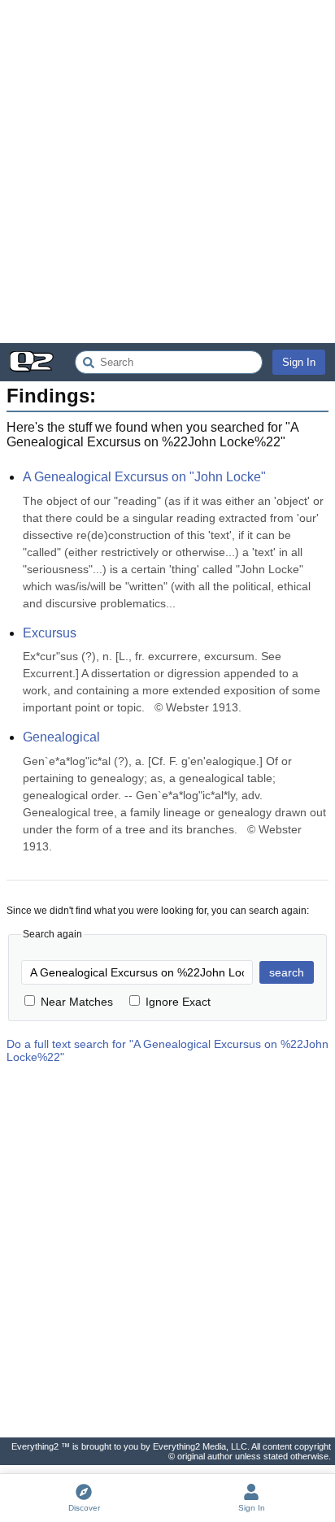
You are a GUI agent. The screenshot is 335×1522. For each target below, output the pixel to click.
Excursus (49, 633)
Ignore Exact (178, 1001)
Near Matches (77, 1001)
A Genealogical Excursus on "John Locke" (144, 477)
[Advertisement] (167, 171)
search (286, 972)
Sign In (298, 362)
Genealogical (61, 737)
